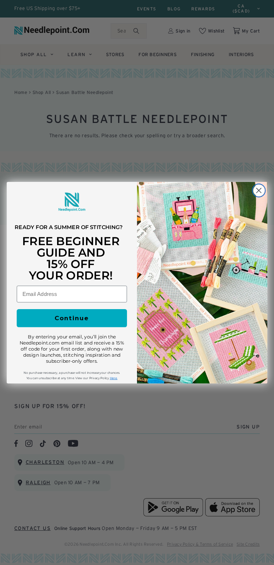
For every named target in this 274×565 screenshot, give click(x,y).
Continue (72, 318)
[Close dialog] (259, 190)
